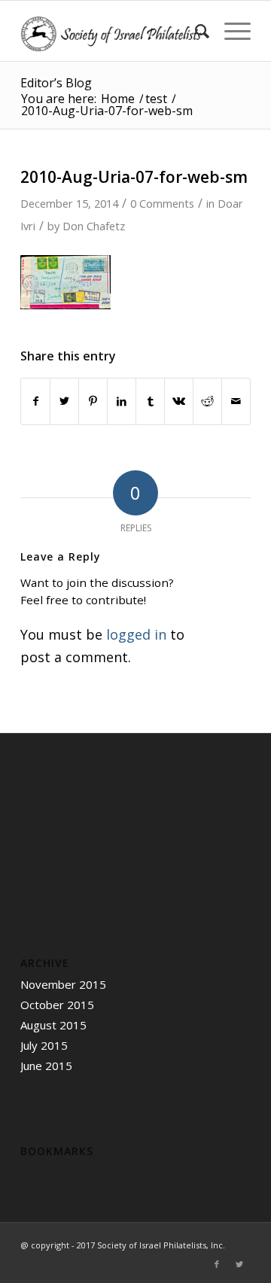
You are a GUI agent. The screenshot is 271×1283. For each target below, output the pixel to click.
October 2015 (57, 1004)
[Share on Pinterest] (93, 401)
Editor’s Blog (56, 82)
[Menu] (230, 31)
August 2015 (53, 1024)
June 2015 (46, 1065)
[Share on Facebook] (35, 401)
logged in (136, 634)
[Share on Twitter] (64, 401)
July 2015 (44, 1045)
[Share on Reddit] (207, 401)
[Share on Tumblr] (150, 401)
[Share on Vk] (179, 401)
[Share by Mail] (236, 401)
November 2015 (63, 984)
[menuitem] (194, 31)
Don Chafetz (93, 225)
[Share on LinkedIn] (122, 401)
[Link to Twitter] (239, 1264)
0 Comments (162, 203)
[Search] (194, 31)
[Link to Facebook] (217, 1264)
